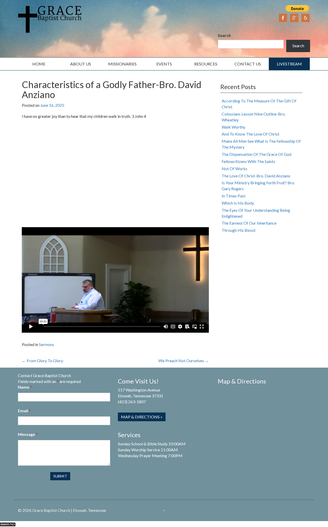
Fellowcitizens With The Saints (248, 161)
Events (164, 63)
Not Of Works (234, 168)
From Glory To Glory (42, 360)
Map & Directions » (141, 416)
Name (25, 387)
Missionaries (122, 63)
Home (38, 63)
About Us (80, 63)
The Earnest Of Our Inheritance (249, 223)
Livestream (289, 63)
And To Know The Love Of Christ (250, 133)
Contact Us (247, 63)
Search (224, 35)
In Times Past (233, 195)
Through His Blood (238, 230)
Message (28, 434)
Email (24, 410)
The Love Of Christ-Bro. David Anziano (256, 175)
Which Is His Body (238, 202)
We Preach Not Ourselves (183, 360)
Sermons (46, 344)
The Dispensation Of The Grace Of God (256, 154)
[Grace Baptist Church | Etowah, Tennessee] (50, 18)
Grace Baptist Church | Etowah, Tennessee (69, 510)
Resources (205, 63)
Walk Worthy (233, 126)
